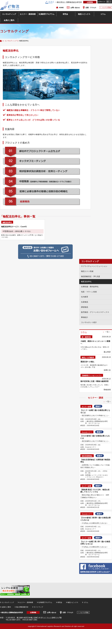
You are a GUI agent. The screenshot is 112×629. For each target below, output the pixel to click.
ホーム (1, 41)
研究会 (65, 14)
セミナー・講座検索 (28, 14)
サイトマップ (38, 607)
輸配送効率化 (86, 282)
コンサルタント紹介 (89, 322)
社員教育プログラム (46, 14)
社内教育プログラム (45, 602)
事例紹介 (84, 317)
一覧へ (107, 332)
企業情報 (90, 2)
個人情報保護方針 (22, 607)
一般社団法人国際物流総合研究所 (11, 612)
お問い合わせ (75, 7)
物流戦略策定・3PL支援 (90, 276)
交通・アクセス (91, 7)
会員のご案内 (9, 20)
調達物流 (84, 307)
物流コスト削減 (87, 271)
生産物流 (84, 302)
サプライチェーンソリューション (94, 266)
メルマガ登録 (106, 7)
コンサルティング (9, 14)
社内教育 (84, 297)
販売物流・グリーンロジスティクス (95, 312)
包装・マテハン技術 (89, 292)
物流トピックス (84, 14)
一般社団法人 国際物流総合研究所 (68, 2)
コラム (103, 14)
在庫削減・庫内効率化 (90, 287)
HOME (61, 7)
